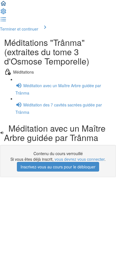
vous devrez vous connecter (79, 159)
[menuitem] (3, 13)
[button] (3, 5)
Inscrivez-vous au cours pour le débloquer (58, 167)
